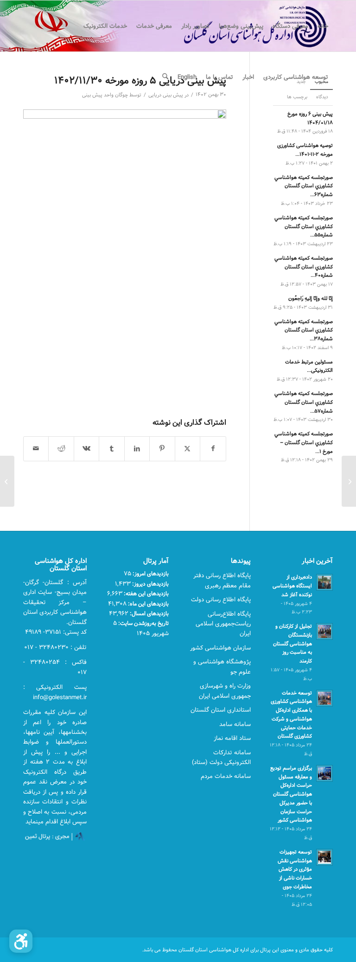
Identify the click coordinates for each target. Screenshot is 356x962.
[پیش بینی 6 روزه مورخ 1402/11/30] (349, 481)
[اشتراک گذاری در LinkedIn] (137, 449)
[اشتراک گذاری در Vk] (86, 449)
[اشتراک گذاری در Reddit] (61, 449)
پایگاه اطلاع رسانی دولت (221, 599)
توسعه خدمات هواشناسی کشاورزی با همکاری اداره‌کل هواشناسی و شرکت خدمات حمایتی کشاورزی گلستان (291, 714)
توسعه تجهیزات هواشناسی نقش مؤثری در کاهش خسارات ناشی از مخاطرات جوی (295, 869)
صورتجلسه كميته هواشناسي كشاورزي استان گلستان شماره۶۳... (303, 186)
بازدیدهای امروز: (150, 573)
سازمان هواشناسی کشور (220, 648)
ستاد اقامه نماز (232, 738)
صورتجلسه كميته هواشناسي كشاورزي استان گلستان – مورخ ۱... (303, 442)
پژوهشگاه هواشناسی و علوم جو (222, 666)
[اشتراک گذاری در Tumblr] (111, 449)
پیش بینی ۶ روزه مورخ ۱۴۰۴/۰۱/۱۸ (310, 118)
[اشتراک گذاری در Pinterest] (162, 449)
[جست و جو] (165, 76)
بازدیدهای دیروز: (150, 583)
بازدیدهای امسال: (148, 613)
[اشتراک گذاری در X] (187, 449)
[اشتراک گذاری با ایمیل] (36, 449)
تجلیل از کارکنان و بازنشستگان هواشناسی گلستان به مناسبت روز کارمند (292, 643)
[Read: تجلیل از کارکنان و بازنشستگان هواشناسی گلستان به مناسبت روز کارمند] (324, 631)
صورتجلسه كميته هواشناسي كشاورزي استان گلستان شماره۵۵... (303, 226)
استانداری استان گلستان (221, 710)
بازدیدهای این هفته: (145, 593)
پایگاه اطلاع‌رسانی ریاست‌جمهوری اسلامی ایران (223, 624)
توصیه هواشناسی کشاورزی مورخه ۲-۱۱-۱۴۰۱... (305, 150)
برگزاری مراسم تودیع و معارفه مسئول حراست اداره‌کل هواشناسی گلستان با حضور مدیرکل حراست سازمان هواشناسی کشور (291, 794)
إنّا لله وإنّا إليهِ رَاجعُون (310, 298)
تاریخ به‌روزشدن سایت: (143, 623)
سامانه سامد (235, 724)
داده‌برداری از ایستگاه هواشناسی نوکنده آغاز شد (292, 586)
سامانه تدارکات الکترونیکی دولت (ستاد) (221, 757)
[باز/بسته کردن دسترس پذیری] (20, 941)
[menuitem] (323, 25)
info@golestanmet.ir (60, 697)
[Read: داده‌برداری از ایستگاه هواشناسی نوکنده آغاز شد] (324, 582)
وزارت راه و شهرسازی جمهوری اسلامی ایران (225, 691)
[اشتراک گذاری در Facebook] (212, 449)
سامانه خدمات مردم (226, 776)
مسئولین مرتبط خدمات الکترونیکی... (309, 366)
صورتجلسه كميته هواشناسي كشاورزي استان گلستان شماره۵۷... (303, 402)
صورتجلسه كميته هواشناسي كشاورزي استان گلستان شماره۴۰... (303, 267)
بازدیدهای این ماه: (148, 603)
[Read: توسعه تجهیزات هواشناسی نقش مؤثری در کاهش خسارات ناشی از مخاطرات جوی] (324, 857)
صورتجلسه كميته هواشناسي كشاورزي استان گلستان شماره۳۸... (303, 330)
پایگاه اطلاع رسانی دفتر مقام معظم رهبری (222, 580)
